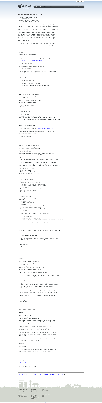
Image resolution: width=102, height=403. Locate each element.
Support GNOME (21, 394)
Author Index (61, 374)
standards (26, 402)
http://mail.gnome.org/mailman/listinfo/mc (33, 60)
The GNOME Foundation (23, 396)
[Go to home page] (26, 8)
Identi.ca (43, 395)
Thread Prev (33, 374)
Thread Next (40, 374)
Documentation (34, 391)
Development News (46, 394)
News (43, 389)
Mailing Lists (43, 6)
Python (46, 402)
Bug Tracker (33, 396)
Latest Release (45, 391)
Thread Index (47, 374)
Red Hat (34, 402)
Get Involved (21, 391)
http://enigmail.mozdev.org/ (45, 128)
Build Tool (33, 398)
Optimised (20, 402)
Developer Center (34, 390)
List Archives (50, 6)
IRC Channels (33, 395)
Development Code (35, 397)
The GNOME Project (22, 389)
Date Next (26, 374)
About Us (20, 390)
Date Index (54, 374)
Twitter (43, 396)
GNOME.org (81, 1)
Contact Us (20, 395)
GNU (50, 402)
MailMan (42, 402)
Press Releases (45, 390)
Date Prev (20, 374)
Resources (33, 389)
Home (37, 6)
